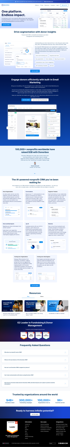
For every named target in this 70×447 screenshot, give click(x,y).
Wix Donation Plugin (60, 427)
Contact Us (27, 424)
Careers (26, 429)
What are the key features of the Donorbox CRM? (16, 359)
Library (26, 438)
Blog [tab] (28, 296)
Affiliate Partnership (29, 436)
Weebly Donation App (60, 429)
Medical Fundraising (45, 426)
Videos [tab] (41, 296)
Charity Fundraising (45, 431)
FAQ (26, 431)
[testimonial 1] (34, 173)
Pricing (41, 5)
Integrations (59, 422)
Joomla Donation (59, 433)
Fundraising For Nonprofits (46, 427)
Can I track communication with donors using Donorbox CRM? (19, 375)
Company (53, 5)
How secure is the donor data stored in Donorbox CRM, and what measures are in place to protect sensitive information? (29, 383)
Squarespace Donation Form (62, 426)
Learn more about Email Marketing (40, 99)
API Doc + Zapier (59, 434)
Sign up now (64, 5)
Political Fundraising (45, 424)
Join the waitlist (6, 24)
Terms (26, 433)
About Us (27, 426)
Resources (47, 5)
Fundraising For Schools (45, 429)
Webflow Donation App (61, 431)
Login (57, 5)
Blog (26, 427)
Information (28, 422)
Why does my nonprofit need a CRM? (13, 352)
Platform (37, 5)
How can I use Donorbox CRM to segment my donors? (17, 367)
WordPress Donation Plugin (61, 424)
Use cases (43, 422)
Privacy (26, 434)
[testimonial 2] (35, 173)
